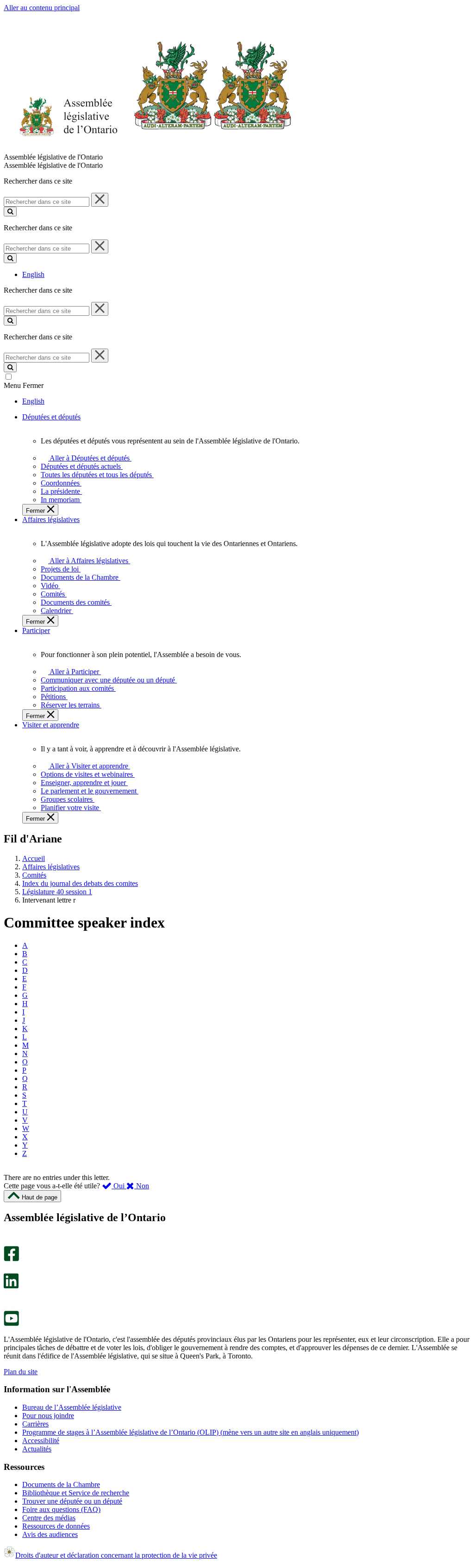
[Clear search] (99, 200)
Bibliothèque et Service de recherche (75, 1493)
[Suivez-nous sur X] (8, 1269)
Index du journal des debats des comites (80, 883)
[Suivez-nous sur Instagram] (9, 1242)
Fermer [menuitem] (36, 510)
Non (141, 1186)
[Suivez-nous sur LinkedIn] (11, 1286)
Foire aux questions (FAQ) (61, 1509)
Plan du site (20, 1372)
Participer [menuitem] (36, 630)
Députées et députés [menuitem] (51, 417)
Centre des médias (48, 1518)
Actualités (36, 1449)
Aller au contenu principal (42, 8)
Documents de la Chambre (61, 1484)
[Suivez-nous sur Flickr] (9, 1306)
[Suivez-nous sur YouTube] (11, 1323)
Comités (34, 875)
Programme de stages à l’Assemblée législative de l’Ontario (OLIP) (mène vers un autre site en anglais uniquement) (190, 1432)
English (33, 274)
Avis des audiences (50, 1534)
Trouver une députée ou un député (72, 1501)
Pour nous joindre (48, 1416)
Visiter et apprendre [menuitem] (50, 725)
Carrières (35, 1424)
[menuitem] (88, 458)
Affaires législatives (51, 867)
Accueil (33, 858)
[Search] (10, 211)
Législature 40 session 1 (57, 892)
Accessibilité (40, 1440)
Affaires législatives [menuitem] (51, 519)
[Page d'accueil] (148, 149)
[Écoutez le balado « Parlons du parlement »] (8, 1298)
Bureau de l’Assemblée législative (71, 1407)
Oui (119, 1186)
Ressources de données (56, 1526)
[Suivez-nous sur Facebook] (11, 1259)
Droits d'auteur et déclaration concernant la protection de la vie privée (116, 1555)
